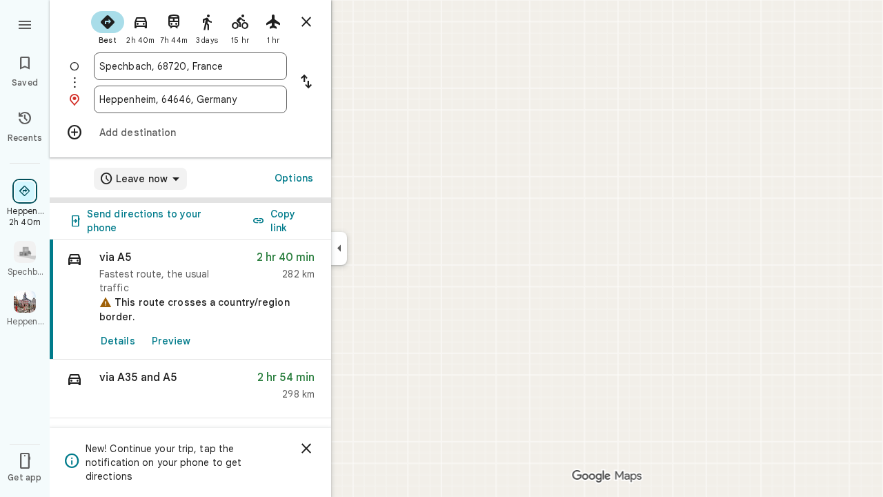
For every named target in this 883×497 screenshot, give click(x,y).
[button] (190, 389)
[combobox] (190, 66)
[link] (190, 300)
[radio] (107, 26)
